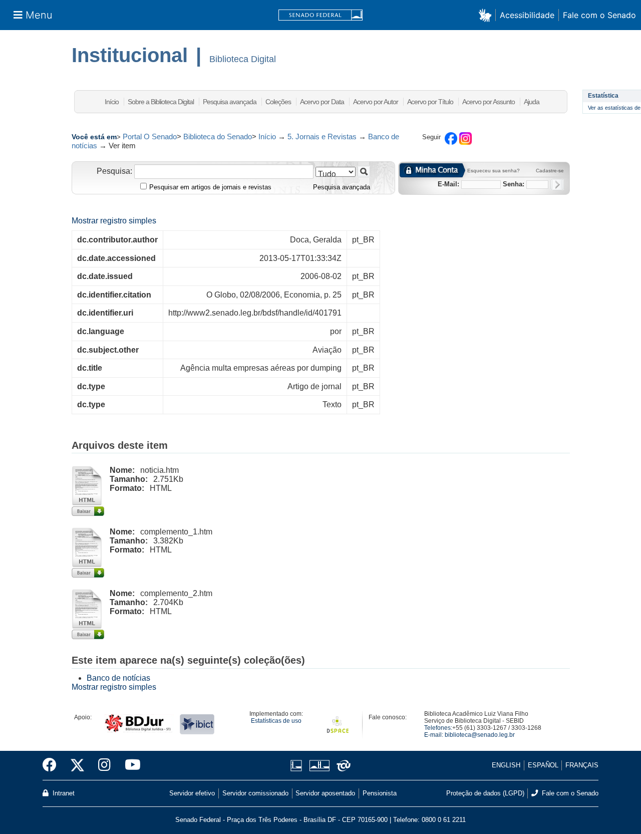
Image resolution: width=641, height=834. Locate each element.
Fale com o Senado (599, 15)
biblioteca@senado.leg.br (480, 734)
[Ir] (364, 171)
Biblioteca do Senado (217, 136)
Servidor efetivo (192, 793)
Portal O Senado (150, 136)
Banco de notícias (118, 678)
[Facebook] (53, 765)
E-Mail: (448, 184)
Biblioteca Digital (242, 59)
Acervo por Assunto (488, 102)
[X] (77, 765)
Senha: (513, 184)
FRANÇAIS (581, 765)
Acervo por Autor (375, 102)
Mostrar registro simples (114, 220)
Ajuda (531, 102)
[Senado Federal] (320, 15)
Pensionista (380, 793)
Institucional (130, 55)
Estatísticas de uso (276, 720)
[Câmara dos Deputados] (297, 765)
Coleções (278, 102)
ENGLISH (506, 765)
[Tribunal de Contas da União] (342, 765)
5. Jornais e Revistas (322, 136)
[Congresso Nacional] (319, 765)
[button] (487, 15)
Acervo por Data (322, 102)
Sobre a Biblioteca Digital (161, 102)
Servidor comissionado (255, 793)
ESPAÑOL (543, 765)
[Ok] (557, 184)
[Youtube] (129, 765)
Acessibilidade (527, 15)
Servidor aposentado (325, 793)
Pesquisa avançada (229, 102)
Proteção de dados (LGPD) (485, 793)
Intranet (63, 793)
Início (112, 102)
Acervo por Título (430, 102)
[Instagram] (104, 765)
